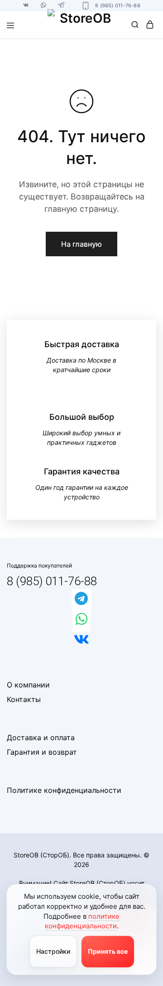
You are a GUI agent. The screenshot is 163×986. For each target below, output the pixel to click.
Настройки (53, 951)
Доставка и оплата (41, 737)
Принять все (108, 951)
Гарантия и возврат (42, 752)
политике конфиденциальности (82, 921)
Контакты (24, 699)
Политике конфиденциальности (64, 790)
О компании (28, 684)
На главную (81, 244)
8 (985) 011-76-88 (52, 581)
